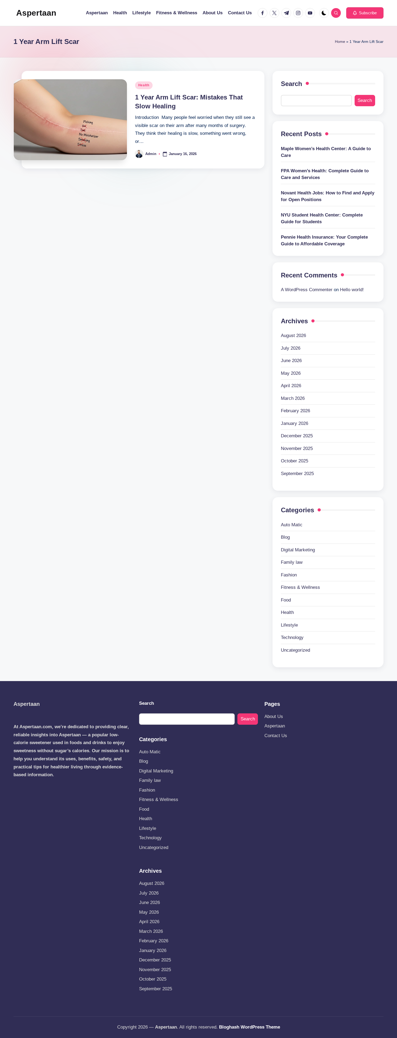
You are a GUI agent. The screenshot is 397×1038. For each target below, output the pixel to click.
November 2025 (297, 448)
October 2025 (294, 460)
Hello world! (352, 289)
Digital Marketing (298, 549)
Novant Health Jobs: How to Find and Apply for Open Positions (327, 196)
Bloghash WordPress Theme (249, 1027)
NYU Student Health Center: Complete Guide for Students (322, 218)
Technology (292, 637)
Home (340, 41)
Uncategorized (295, 650)
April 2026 (291, 385)
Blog (285, 537)
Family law (291, 562)
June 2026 (291, 360)
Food (286, 600)
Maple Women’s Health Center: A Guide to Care (326, 152)
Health (143, 85)
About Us (273, 716)
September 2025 (297, 473)
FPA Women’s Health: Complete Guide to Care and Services (325, 174)
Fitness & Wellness (300, 587)
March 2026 (293, 398)
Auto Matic (291, 524)
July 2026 (290, 348)
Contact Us (275, 735)
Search (291, 83)
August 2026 (293, 335)
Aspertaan (36, 12)
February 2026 (295, 410)
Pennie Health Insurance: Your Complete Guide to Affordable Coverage (324, 241)
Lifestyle (289, 625)
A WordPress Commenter (306, 289)
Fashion (289, 575)
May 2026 (291, 373)
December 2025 (297, 435)
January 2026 (294, 423)
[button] (364, 13)
